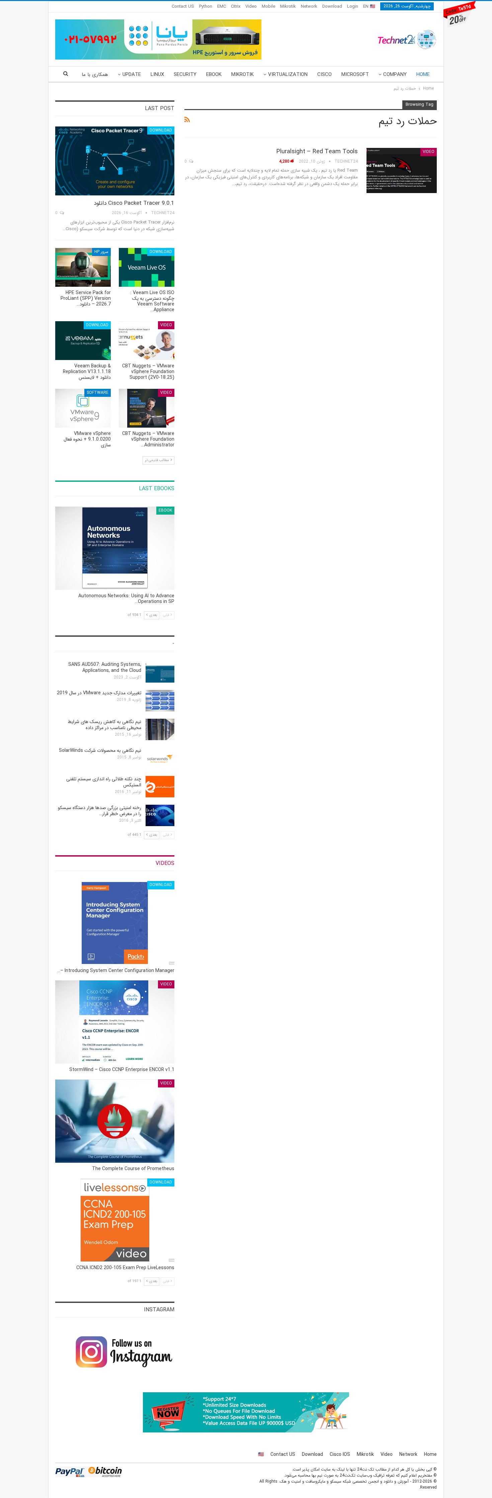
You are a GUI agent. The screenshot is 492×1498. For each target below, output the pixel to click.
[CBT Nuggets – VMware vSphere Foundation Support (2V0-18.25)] (146, 340)
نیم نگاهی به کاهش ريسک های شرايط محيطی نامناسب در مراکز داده (104, 724)
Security (185, 75)
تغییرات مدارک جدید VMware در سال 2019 (99, 693)
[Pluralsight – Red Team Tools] (401, 170)
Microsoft (355, 75)
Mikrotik (288, 6)
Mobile (268, 6)
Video (251, 6)
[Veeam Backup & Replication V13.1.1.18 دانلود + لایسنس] (83, 340)
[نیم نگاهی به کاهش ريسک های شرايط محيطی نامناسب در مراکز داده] (160, 729)
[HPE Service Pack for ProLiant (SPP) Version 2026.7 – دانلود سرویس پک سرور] (83, 267)
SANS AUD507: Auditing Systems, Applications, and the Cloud (104, 667)
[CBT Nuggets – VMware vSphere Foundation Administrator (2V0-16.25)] (146, 408)
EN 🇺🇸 (369, 6)
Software (97, 392)
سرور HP (101, 252)
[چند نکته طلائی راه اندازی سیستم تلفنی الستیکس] (160, 786)
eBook (214, 75)
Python (205, 6)
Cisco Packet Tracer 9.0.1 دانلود (134, 203)
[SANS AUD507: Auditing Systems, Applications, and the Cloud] (160, 672)
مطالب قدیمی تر (157, 460)
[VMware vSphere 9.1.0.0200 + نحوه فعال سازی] (83, 408)
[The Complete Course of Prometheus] (114, 1121)
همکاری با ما (95, 75)
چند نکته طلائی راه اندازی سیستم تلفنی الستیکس (103, 782)
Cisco (324, 75)
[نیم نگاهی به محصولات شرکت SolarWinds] (160, 758)
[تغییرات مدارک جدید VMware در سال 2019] (160, 700)
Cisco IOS (340, 1454)
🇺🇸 (261, 1454)
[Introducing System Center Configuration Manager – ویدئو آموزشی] (114, 922)
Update (131, 75)
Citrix (235, 6)
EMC (221, 6)
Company (395, 75)
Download (332, 6)
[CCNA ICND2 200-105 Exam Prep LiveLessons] (114, 1220)
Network (309, 6)
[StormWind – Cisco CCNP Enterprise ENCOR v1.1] (114, 1022)
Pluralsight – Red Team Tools (317, 151)
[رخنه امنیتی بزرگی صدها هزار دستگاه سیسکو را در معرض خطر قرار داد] (160, 815)
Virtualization (288, 75)
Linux (157, 75)
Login (352, 6)
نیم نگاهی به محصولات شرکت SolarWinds (100, 750)
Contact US (183, 6)
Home (423, 75)
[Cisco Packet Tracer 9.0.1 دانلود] (114, 161)
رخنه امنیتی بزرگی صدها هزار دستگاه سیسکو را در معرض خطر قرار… (99, 810)
